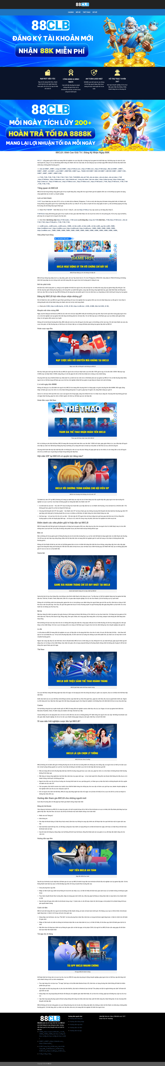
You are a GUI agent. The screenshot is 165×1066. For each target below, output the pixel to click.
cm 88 (62, 1032)
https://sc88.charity (57, 306)
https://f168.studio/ (63, 220)
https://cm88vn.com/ (59, 228)
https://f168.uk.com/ (74, 169)
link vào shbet (93, 179)
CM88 (69, 226)
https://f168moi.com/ (69, 181)
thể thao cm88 (58, 1034)
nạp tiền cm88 (105, 226)
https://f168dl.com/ (55, 181)
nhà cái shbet (94, 177)
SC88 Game (59, 1048)
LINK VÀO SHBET (111, 171)
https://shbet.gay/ (119, 179)
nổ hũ (78, 12)
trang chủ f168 (93, 220)
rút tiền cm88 (76, 226)
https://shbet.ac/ (42, 181)
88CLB (39, 160)
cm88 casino (44, 226)
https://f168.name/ (97, 181)
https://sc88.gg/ (52, 1051)
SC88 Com (42, 1051)
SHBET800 (68, 171)
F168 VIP (49, 210)
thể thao (86, 12)
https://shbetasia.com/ (57, 179)
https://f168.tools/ (116, 220)
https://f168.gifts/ (51, 222)
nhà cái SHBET (44, 169)
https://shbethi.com (56, 1041)
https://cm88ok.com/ (44, 230)
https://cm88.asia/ (85, 228)
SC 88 (66, 306)
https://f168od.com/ (83, 181)
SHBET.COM (57, 173)
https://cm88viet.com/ (44, 228)
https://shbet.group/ (105, 179)
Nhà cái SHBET (112, 169)
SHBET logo (76, 171)
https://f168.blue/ (43, 179)
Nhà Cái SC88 (99, 306)
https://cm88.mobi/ (73, 228)
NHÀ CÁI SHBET (100, 171)
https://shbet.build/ (45, 1043)
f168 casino (74, 220)
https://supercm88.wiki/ (51, 1032)
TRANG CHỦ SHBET (87, 171)
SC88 (48, 306)
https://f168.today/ (101, 169)
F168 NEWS (76, 177)
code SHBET (60, 171)
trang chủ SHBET (61, 169)
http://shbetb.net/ (71, 179)
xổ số (95, 12)
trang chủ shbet (83, 179)
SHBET (52, 169)
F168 (41, 177)
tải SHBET (51, 171)
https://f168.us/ (84, 210)
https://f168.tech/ (113, 181)
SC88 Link (54, 1046)
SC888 (92, 306)
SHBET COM (121, 171)
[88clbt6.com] (82, 4)
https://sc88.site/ (79, 306)
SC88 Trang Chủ (44, 1046)
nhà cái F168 (85, 177)
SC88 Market (50, 1048)
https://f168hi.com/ (88, 169)
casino (71, 12)
